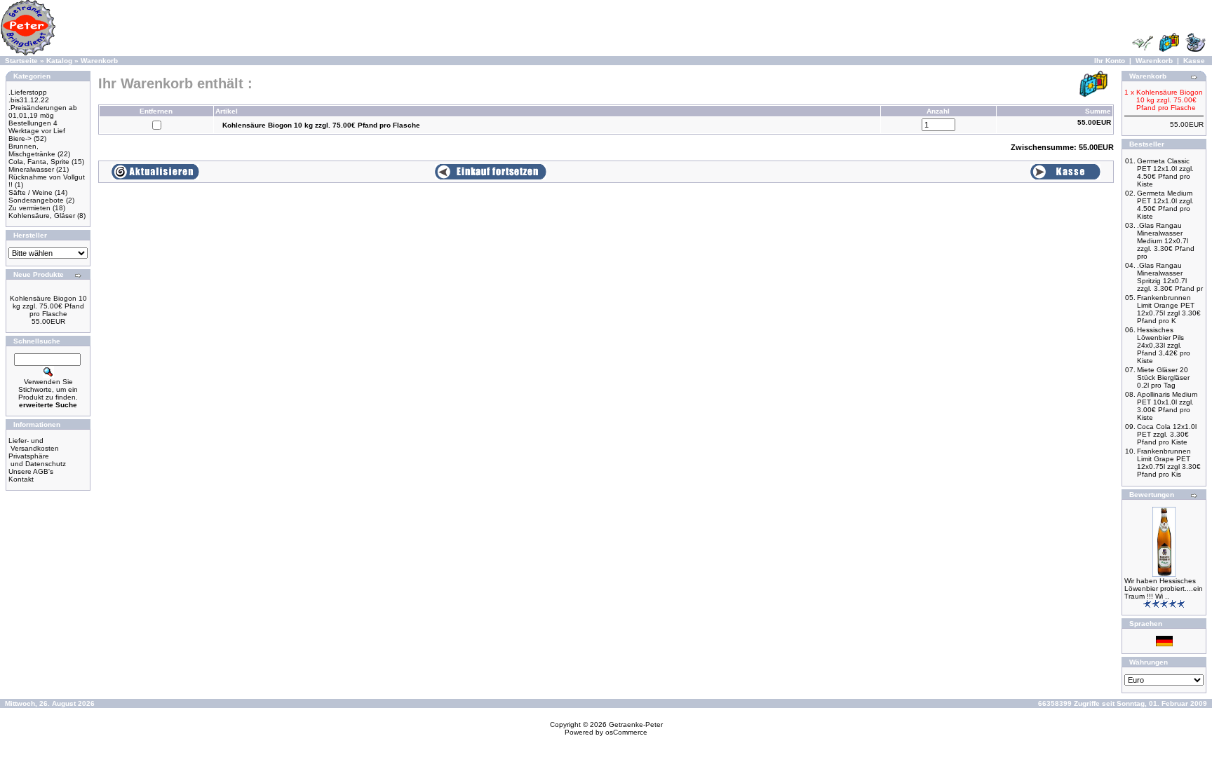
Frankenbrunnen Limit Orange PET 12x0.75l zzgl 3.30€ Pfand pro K (1169, 309)
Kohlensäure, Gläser (41, 215)
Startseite (21, 60)
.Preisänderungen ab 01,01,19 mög (42, 111)
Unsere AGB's (30, 471)
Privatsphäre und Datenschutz (37, 460)
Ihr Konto (1109, 60)
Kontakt (21, 479)
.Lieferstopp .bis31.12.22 (28, 96)
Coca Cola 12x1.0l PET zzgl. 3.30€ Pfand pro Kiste (1167, 434)
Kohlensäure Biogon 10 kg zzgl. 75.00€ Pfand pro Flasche (48, 306)
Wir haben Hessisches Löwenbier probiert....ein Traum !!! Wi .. (1163, 588)
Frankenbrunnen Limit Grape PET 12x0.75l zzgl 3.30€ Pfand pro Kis (1169, 462)
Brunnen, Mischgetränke (31, 150)
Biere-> (20, 138)
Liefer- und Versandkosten (33, 444)
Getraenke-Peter (636, 724)
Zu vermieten (29, 208)
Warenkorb (99, 60)
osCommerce (626, 732)
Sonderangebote (36, 200)
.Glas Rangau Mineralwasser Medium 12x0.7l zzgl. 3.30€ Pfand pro (1165, 241)
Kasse (1194, 60)
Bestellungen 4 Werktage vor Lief (36, 127)
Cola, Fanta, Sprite (38, 161)
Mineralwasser (31, 169)
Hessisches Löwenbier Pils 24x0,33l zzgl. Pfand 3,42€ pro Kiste (1163, 345)
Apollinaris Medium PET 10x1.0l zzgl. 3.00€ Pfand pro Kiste (1167, 405)
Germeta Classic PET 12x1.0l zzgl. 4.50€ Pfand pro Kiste (1165, 172)
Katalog (59, 60)
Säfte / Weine (30, 192)
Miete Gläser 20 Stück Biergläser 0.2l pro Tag (1163, 377)
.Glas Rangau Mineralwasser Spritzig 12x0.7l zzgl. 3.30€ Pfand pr (1170, 276)
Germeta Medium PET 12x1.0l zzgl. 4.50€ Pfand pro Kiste (1165, 204)
